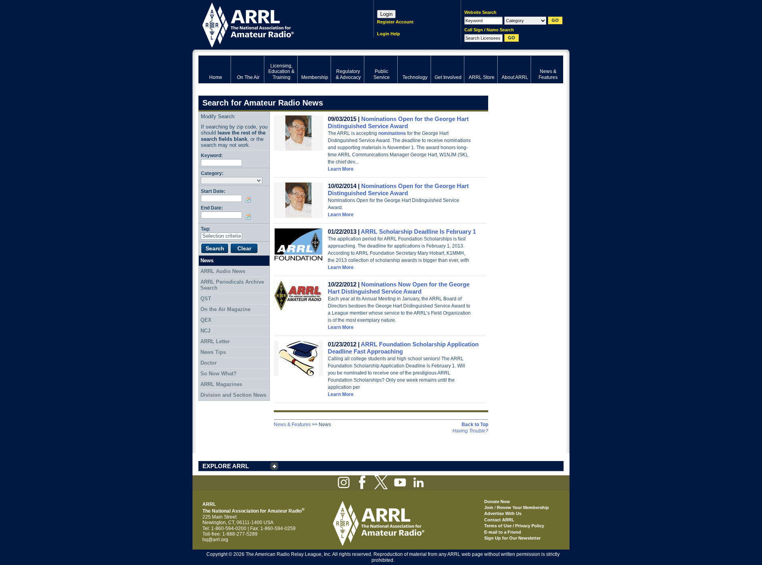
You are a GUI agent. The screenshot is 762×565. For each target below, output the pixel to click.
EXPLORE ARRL (225, 466)
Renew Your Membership (523, 507)
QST (205, 299)
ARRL (276, 24)
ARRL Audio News (222, 271)
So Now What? (218, 374)
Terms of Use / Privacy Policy (514, 525)
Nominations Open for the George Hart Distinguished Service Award (398, 122)
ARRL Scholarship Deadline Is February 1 (418, 231)
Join (488, 507)
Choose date (249, 199)
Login (386, 14)
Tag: (205, 228)
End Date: (212, 207)
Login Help (388, 33)
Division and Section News (233, 395)
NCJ (205, 331)
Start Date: (213, 191)
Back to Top (475, 424)
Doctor (208, 363)
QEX (206, 320)
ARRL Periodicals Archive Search (232, 285)
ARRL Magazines (221, 384)
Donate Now (497, 501)
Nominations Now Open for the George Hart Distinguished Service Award (399, 288)
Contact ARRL (499, 519)
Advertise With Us (502, 513)
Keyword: (212, 155)
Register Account (395, 21)
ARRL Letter (215, 341)
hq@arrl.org (215, 539)
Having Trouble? (470, 431)
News (207, 260)
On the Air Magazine (225, 309)
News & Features (292, 424)
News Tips (213, 352)
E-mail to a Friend (502, 532)
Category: (212, 173)
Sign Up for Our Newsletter (512, 538)
